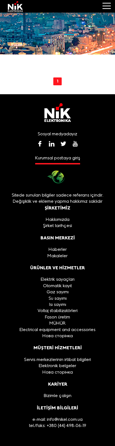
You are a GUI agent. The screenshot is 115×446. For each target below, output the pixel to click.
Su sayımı (58, 299)
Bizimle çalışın (57, 396)
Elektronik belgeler (57, 366)
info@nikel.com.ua (65, 420)
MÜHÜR (57, 323)
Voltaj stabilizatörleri (58, 311)
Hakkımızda (58, 220)
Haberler (58, 250)
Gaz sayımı (58, 292)
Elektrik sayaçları (58, 280)
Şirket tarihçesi (57, 226)
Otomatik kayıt (57, 286)
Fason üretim (57, 317)
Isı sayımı (57, 305)
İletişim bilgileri (57, 407)
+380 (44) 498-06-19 (65, 426)
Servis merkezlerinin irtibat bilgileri (57, 360)
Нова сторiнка (57, 336)
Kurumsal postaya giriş (57, 158)
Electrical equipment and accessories (57, 330)
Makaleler (57, 256)
